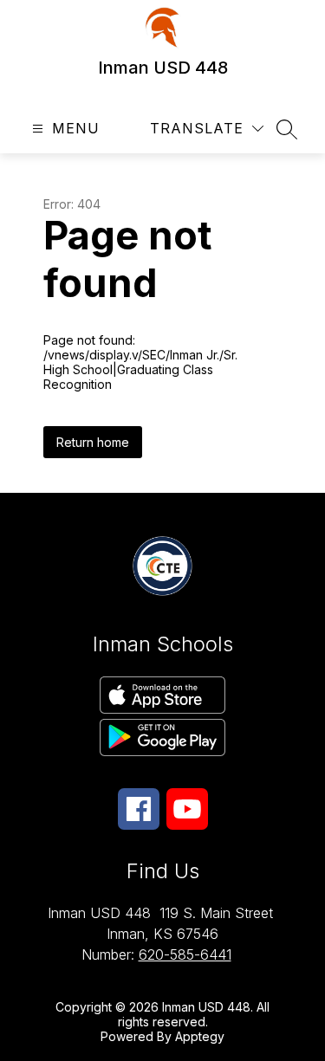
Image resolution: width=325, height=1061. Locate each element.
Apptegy (199, 1036)
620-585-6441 (185, 954)
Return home (92, 442)
